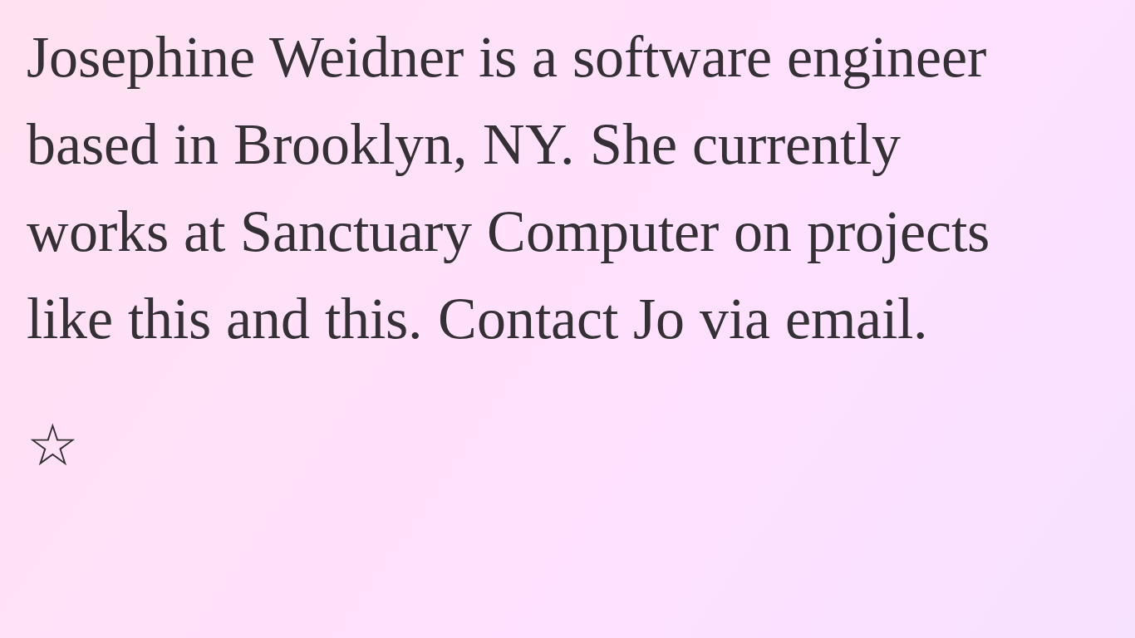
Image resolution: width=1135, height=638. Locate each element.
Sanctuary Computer (479, 231)
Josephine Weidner (245, 57)
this (169, 319)
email (849, 319)
